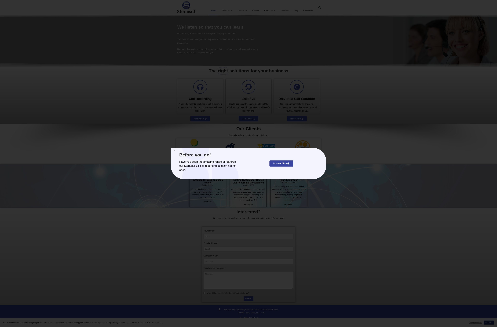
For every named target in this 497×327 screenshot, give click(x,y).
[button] (281, 163)
